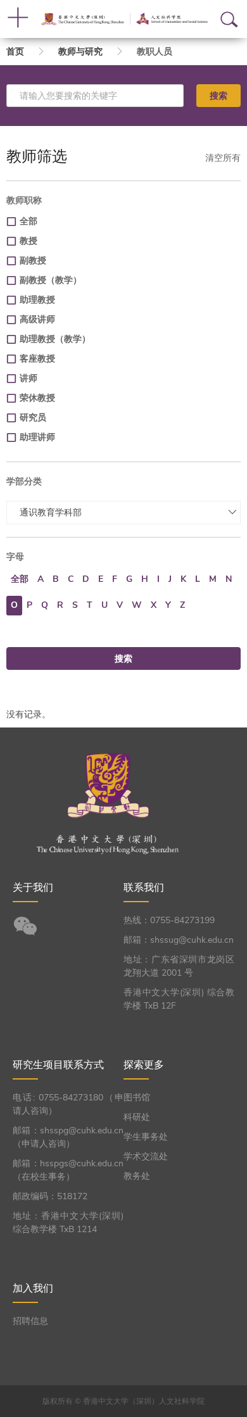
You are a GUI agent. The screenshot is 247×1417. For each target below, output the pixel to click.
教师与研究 (80, 52)
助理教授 (37, 300)
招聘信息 (30, 1321)
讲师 (28, 378)
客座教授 (37, 359)
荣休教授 (37, 398)
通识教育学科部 (51, 513)
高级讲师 (37, 319)
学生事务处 (146, 1137)
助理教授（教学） (55, 339)
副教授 (33, 261)
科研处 (137, 1117)
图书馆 (137, 1098)
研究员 (33, 418)
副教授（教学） (51, 280)
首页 (15, 52)
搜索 (218, 96)
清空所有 (223, 158)
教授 (28, 241)
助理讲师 (37, 437)
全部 (28, 221)
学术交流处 (146, 1156)
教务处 (137, 1176)
